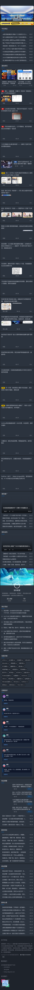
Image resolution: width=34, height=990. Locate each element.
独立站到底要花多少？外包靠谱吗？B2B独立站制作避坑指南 (14, 919)
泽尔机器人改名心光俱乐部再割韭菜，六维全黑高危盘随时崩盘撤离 (18, 623)
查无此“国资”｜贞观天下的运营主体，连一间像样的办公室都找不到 (14, 885)
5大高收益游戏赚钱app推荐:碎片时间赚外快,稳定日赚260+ (15, 51)
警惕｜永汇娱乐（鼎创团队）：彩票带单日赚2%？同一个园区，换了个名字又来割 (14, 888)
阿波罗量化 (6, 669)
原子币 (4, 672)
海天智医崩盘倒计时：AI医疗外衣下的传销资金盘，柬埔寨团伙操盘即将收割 (18, 638)
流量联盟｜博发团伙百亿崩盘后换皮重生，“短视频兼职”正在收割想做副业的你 (9, 83)
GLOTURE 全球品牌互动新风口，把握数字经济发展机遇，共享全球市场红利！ (18, 617)
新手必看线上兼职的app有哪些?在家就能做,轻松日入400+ (15, 40)
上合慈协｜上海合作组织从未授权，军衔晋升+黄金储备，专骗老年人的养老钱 (14, 894)
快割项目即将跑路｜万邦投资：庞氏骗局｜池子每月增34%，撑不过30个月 (14, 907)
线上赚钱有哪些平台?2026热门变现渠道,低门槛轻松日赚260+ (15, 60)
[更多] (31, 494)
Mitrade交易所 (7, 682)
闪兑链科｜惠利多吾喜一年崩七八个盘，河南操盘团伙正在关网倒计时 (14, 824)
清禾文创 (12, 685)
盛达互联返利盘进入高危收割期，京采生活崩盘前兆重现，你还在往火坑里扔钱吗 (18, 644)
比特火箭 (28, 660)
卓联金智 (14, 663)
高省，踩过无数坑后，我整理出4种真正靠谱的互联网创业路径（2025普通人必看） (15, 521)
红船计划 (27, 672)
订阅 (3, 957)
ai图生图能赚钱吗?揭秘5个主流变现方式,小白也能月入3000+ (15, 34)
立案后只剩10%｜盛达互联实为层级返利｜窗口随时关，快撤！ (14, 933)
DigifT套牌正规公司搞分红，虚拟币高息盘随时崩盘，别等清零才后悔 (17, 632)
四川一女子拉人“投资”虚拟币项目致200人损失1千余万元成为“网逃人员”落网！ (15, 49)
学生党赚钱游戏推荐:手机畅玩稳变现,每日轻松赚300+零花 (15, 54)
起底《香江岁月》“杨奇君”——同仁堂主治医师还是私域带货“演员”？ (22, 809)
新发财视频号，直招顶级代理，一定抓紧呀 (14, 852)
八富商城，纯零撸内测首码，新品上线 (12, 846)
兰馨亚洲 (20, 678)
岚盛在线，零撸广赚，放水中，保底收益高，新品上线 (14, 858)
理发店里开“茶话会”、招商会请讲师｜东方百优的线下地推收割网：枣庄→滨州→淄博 (14, 871)
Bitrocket (5, 663)
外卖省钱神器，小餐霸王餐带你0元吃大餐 (14, 523)
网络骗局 (5, 71)
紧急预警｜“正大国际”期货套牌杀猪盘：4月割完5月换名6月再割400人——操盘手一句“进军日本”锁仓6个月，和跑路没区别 (16, 246)
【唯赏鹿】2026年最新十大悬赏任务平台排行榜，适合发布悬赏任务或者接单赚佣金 (15, 556)
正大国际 (12, 660)
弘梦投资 (28, 678)
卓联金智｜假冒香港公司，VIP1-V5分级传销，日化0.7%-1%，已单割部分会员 (15, 46)
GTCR (4, 660)
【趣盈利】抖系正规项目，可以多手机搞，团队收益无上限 (15, 553)
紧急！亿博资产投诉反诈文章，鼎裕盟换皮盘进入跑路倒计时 (18, 649)
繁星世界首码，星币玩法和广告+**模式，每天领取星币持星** (15, 518)
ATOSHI (19, 672)
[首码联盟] (17, 2)
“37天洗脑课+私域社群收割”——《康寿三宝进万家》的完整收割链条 (22, 801)
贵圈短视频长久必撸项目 (9, 559)
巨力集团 (5, 666)
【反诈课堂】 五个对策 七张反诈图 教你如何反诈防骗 (24, 83)
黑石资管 (11, 678)
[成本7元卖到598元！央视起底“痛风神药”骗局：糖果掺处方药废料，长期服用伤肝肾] (6, 164)
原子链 (11, 672)
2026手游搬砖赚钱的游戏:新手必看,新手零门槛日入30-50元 (15, 57)
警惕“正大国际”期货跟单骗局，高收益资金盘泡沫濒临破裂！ (14, 821)
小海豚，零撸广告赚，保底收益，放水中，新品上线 (15, 564)
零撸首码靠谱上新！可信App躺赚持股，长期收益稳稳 (14, 855)
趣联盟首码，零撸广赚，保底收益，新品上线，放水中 (14, 837)
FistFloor (25, 682)
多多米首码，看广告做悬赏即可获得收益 (13, 861)
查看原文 (6, 703)
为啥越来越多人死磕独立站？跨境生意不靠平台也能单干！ (14, 930)
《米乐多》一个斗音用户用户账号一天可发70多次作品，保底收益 (15, 515)
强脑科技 (13, 666)
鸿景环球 (22, 663)
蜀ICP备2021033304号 (25, 954)
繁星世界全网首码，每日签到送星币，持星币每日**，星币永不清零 (15, 526)
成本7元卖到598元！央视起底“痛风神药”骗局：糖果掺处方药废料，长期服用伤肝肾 (23, 163)
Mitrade (17, 682)
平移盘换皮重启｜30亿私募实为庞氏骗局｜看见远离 (14, 924)
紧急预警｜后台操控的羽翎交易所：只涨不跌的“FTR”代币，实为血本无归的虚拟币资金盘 (17, 612)
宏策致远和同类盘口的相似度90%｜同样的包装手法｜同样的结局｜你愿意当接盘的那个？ (14, 910)
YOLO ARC (21, 685)
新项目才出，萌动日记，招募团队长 (12, 849)
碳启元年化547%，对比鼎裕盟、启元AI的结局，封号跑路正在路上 (14, 922)
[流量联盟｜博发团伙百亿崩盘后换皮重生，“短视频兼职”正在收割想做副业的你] (9, 75)
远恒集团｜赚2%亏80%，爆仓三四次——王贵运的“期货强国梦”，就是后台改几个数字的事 (14, 880)
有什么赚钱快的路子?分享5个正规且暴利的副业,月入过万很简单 (15, 37)
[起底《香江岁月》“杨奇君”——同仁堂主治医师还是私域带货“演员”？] (6, 813)
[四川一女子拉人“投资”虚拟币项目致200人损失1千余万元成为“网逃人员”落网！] (6, 797)
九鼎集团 (16, 675)
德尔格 (21, 666)
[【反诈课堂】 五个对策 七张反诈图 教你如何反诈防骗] (24, 75)
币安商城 (23, 669)
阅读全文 (30, 789)
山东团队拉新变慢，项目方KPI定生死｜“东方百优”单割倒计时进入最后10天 (16, 110)
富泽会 (4, 685)
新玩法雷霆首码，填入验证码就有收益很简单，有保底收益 (14, 843)
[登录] (27, 2)
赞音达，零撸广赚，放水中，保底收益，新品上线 (17, 627)
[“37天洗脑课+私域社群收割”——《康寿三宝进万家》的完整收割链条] (6, 805)
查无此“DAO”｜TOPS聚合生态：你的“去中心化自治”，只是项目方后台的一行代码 (14, 877)
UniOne (24, 675)
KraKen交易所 (6, 675)
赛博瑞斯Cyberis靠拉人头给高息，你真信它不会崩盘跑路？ (14, 882)
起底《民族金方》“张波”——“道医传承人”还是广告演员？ (14, 816)
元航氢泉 (15, 669)
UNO (4, 678)
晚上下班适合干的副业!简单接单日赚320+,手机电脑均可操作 (15, 43)
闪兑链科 (20, 660)
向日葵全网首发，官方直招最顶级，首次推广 (15, 562)
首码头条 (20, 71)
